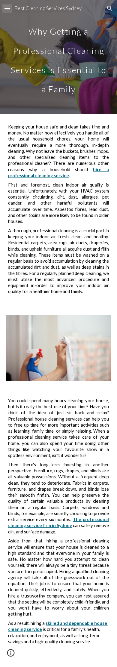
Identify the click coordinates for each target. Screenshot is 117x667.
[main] (58, 57)
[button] (7, 8)
